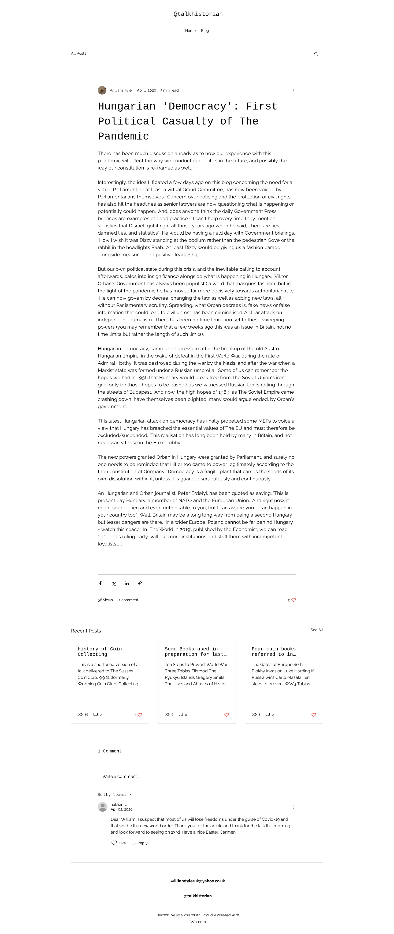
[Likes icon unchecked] (114, 843)
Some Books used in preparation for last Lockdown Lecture (194, 651)
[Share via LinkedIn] (126, 583)
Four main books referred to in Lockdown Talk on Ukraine (275, 651)
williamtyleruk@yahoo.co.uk (198, 881)
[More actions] (293, 90)
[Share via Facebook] (100, 583)
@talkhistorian (198, 14)
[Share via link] (139, 583)
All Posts (78, 53)
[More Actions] (293, 807)
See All (317, 630)
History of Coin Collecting (100, 651)
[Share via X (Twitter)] (113, 583)
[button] (316, 53)
